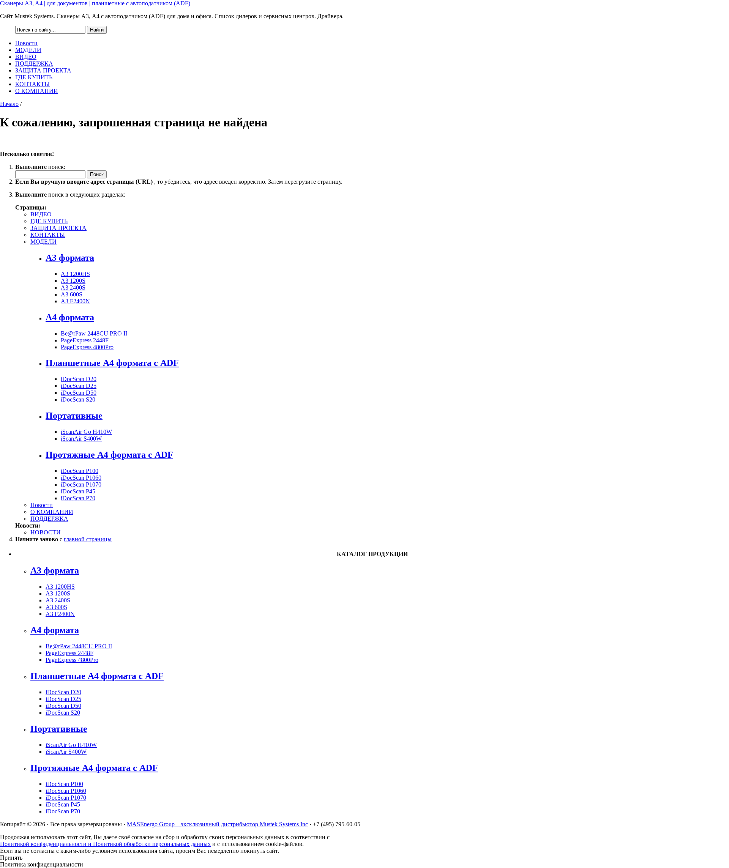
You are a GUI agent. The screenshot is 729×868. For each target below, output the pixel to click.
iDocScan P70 (78, 498)
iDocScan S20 (78, 399)
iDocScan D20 (78, 379)
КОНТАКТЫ (32, 84)
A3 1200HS (75, 274)
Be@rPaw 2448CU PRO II (94, 333)
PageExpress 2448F (85, 340)
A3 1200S (73, 280)
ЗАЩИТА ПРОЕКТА (43, 70)
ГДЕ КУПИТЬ (33, 77)
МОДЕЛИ (28, 50)
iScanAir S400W (81, 438)
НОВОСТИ (45, 532)
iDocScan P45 (78, 491)
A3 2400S (73, 287)
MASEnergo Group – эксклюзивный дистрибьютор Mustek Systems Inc (217, 824)
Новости (26, 43)
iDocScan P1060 (81, 477)
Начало (9, 104)
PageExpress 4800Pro (87, 347)
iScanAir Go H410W (86, 431)
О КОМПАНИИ (36, 91)
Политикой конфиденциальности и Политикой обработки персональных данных (105, 844)
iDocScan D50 (78, 392)
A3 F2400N (75, 301)
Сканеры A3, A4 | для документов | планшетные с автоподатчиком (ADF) (95, 3)
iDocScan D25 (78, 386)
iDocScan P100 (79, 471)
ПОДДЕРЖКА (34, 63)
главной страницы (88, 539)
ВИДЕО (25, 57)
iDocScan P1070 (81, 484)
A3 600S (71, 294)
